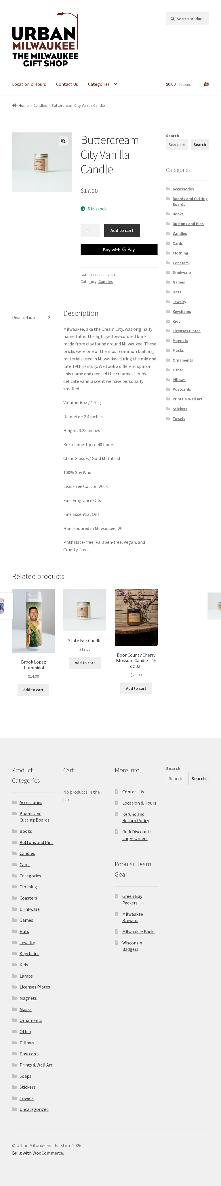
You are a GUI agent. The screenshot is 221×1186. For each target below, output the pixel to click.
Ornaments (183, 360)
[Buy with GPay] (119, 249)
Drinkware (182, 272)
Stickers (180, 408)
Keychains (182, 311)
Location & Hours (29, 84)
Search (172, 135)
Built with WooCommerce (37, 1153)
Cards (178, 243)
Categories (99, 84)
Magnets (180, 340)
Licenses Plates (187, 330)
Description (23, 317)
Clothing (180, 253)
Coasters (181, 262)
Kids (176, 321)
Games (179, 282)
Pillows (179, 379)
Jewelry (179, 301)
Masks (178, 350)
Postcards (182, 389)
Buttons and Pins (188, 223)
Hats (177, 291)
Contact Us (67, 84)
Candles (40, 105)
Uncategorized (34, 1109)
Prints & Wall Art (187, 399)
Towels (179, 418)
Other (178, 369)
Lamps (26, 976)
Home (24, 105)
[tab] (33, 317)
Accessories (183, 188)
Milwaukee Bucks (138, 931)
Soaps (25, 1076)
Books (178, 213)
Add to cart (122, 230)
